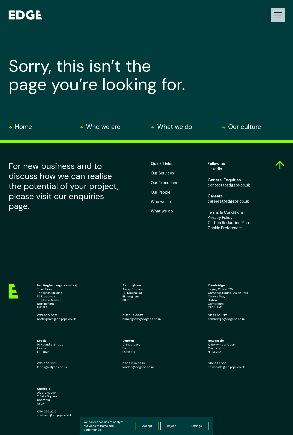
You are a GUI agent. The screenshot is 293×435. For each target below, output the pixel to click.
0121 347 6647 (132, 315)
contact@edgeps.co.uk (229, 185)
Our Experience (164, 182)
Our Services (162, 173)
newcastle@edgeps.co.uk (226, 367)
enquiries (86, 196)
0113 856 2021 (47, 363)
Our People (160, 192)
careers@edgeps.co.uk (228, 201)
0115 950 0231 (47, 315)
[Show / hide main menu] (278, 15)
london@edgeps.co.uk (138, 367)
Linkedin (215, 168)
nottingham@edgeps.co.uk (56, 319)
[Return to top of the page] (278, 165)
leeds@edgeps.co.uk (52, 367)
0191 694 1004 (218, 363)
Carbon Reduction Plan (228, 222)
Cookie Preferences (225, 227)
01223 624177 (217, 315)
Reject (171, 426)
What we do (162, 211)
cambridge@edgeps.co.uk (226, 319)
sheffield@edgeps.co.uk (54, 415)
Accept (147, 426)
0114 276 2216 (46, 411)
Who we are (161, 201)
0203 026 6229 (133, 363)
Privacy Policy (220, 217)
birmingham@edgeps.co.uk (141, 319)
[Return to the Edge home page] (25, 15)
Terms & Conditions (226, 212)
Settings (196, 426)
